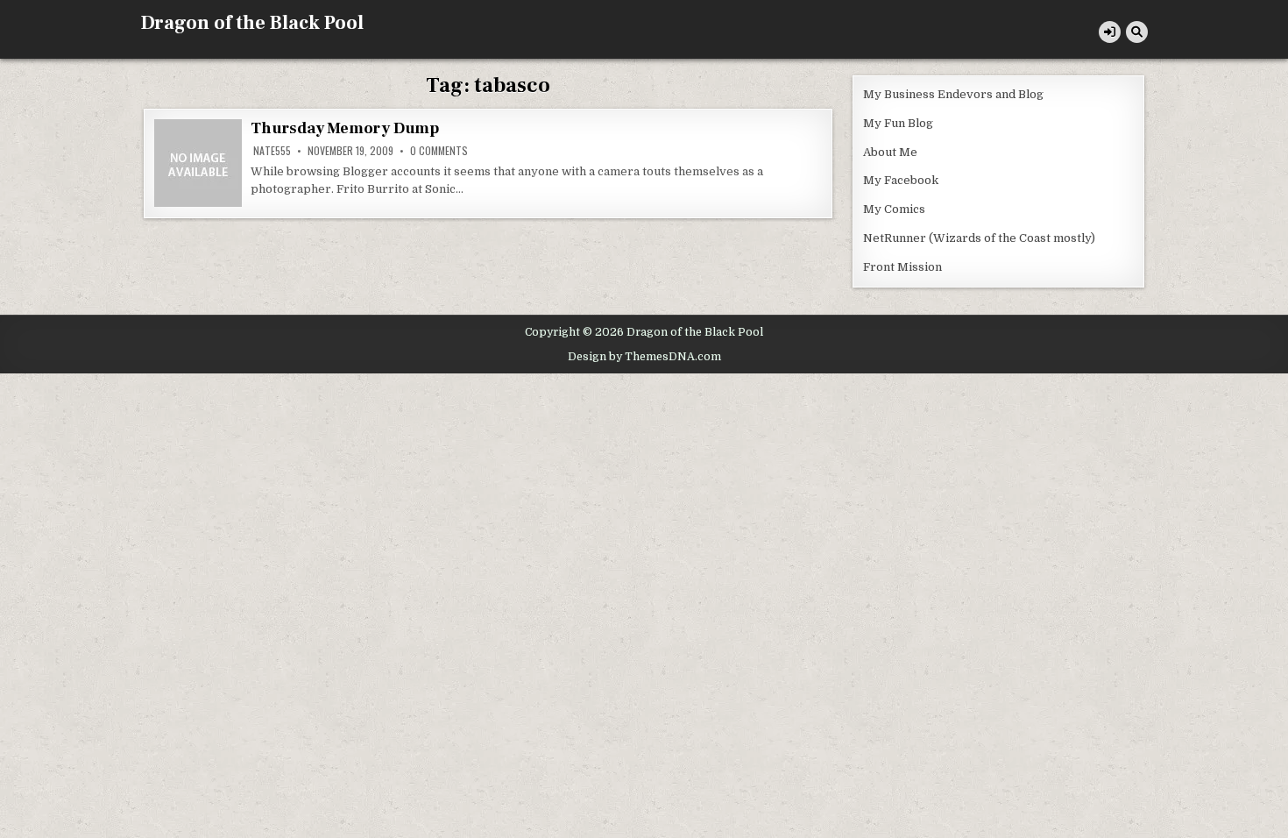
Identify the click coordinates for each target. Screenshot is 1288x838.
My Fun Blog (898, 123)
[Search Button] (1137, 32)
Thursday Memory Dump (345, 128)
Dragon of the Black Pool (252, 23)
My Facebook (900, 180)
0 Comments (439, 151)
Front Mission (902, 266)
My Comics (894, 209)
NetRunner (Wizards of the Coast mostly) (979, 238)
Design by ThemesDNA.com (644, 357)
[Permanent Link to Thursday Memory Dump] (198, 163)
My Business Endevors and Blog (953, 94)
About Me (890, 152)
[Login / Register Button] (1110, 32)
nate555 (272, 151)
